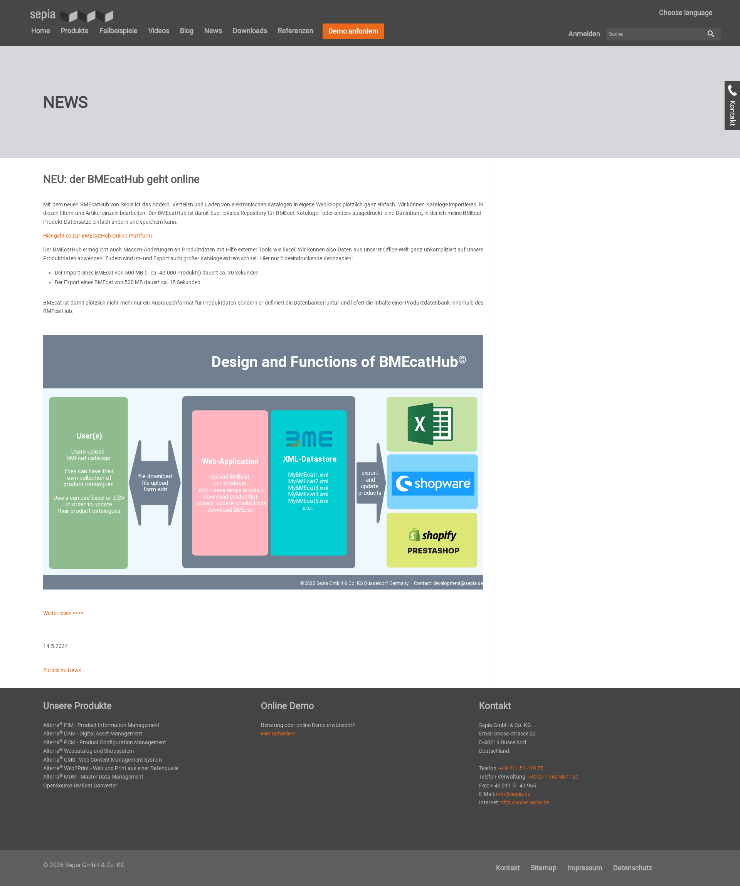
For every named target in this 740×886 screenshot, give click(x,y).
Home (40, 31)
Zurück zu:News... (64, 670)
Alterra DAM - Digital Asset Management (92, 733)
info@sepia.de (513, 794)
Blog (186, 31)
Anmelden (584, 34)
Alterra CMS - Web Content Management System (102, 760)
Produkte (75, 31)
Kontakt (508, 868)
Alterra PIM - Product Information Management (101, 725)
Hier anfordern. (279, 733)
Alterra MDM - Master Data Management (93, 777)
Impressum (584, 868)
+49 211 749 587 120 (553, 777)
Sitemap (544, 868)
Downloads (250, 31)
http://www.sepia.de (524, 802)
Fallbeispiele (118, 31)
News (213, 31)
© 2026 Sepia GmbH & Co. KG (84, 865)
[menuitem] (686, 12)
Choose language (686, 12)
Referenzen (295, 31)
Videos (158, 31)
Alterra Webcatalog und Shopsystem (88, 751)
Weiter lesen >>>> (63, 613)
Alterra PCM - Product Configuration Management (104, 742)
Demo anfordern (353, 31)
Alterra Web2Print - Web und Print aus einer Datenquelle (110, 768)
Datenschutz (632, 868)
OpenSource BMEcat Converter (80, 785)
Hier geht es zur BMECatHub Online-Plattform (97, 236)
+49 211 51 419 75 (521, 768)
